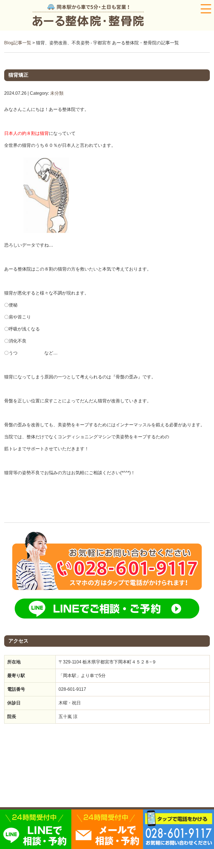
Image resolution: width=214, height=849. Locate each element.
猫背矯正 (18, 75)
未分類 (57, 93)
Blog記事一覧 (17, 42)
